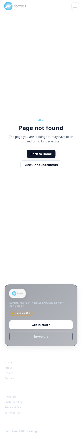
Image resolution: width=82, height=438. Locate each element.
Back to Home (41, 154)
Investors (41, 336)
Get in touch (41, 325)
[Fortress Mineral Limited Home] (15, 6)
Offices (9, 373)
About (8, 367)
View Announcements (41, 165)
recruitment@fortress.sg (21, 431)
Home (8, 362)
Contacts (10, 378)
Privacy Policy (13, 407)
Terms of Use (13, 413)
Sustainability (13, 402)
